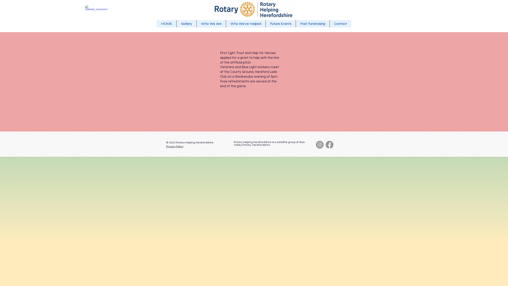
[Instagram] (320, 145)
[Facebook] (329, 145)
